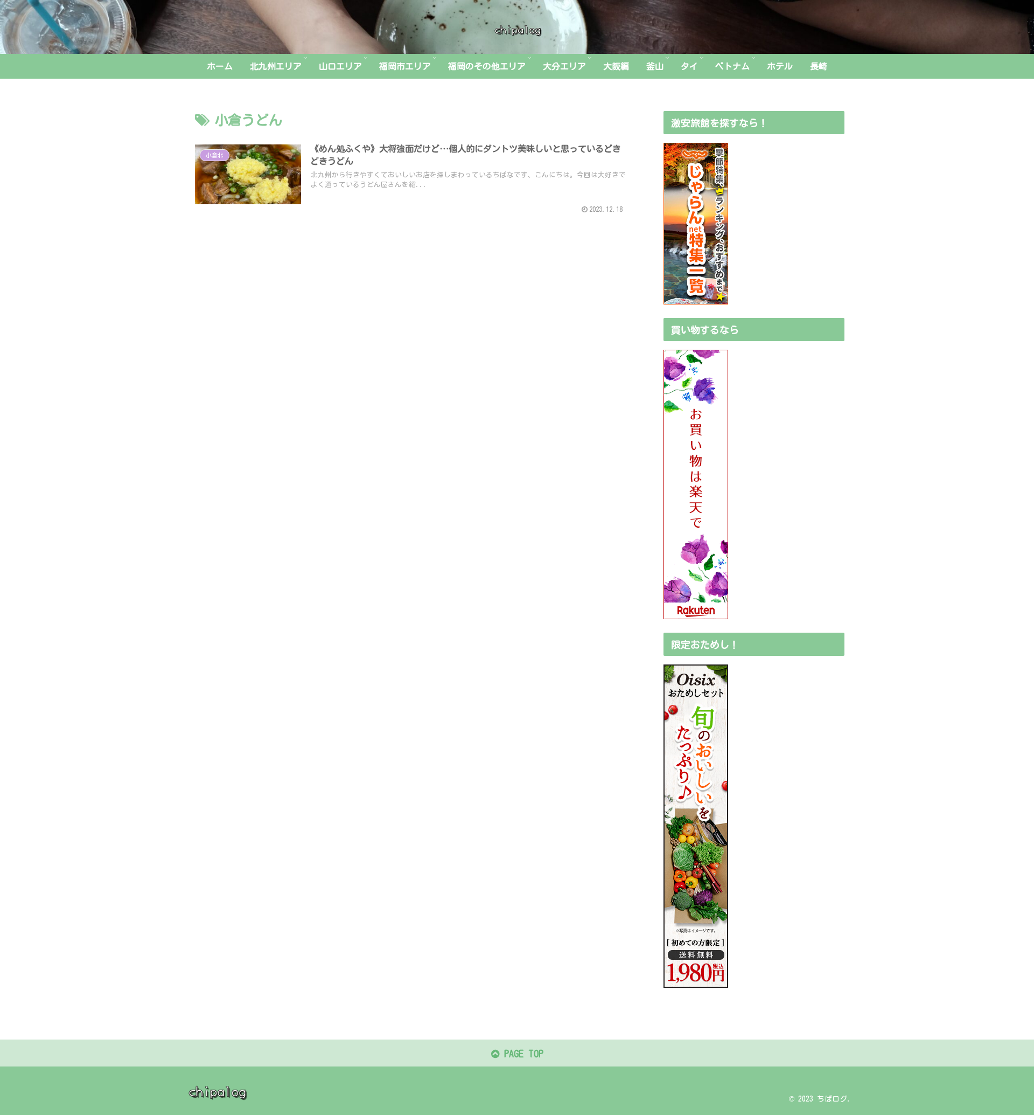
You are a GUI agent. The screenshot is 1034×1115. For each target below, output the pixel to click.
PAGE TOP (521, 1053)
